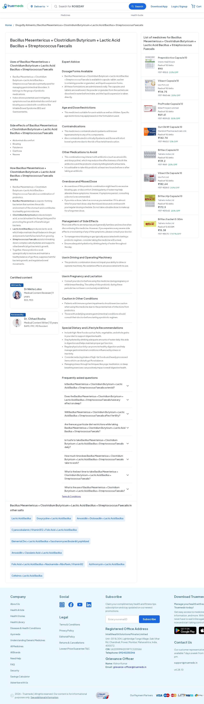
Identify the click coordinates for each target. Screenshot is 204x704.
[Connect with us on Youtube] (79, 604)
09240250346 (127, 652)
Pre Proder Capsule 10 (170, 103)
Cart (198, 6)
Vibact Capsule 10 (168, 80)
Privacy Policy (66, 630)
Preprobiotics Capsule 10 (172, 57)
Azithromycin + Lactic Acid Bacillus (106, 564)
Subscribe (149, 619)
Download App (159, 6)
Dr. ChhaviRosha (35, 318)
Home (8, 25)
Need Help (15, 658)
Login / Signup (179, 6)
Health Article (17, 610)
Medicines (65, 15)
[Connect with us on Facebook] (70, 604)
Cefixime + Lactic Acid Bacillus (27, 575)
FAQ (12, 664)
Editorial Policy (67, 636)
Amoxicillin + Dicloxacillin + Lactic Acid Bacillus (100, 518)
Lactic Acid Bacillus (21, 518)
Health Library (17, 622)
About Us (15, 603)
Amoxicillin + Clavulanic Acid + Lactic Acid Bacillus (37, 552)
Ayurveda (15, 634)
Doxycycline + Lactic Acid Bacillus (54, 518)
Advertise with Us (19, 682)
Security (14, 670)
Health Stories (17, 616)
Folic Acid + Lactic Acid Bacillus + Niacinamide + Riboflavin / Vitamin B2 (47, 564)
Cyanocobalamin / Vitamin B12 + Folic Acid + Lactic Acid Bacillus (44, 529)
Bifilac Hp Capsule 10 (170, 196)
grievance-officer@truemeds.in (129, 666)
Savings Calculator (20, 676)
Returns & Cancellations (71, 642)
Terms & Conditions (71, 496)
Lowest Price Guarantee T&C (74, 648)
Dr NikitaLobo (33, 289)
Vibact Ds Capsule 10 (170, 173)
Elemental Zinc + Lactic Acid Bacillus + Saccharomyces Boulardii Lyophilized (50, 541)
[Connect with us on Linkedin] (88, 604)
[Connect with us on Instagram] (62, 604)
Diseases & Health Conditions (25, 628)
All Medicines (16, 646)
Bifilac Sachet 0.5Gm (170, 219)
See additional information (44, 697)
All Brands (15, 652)
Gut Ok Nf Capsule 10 (170, 126)
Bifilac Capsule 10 (168, 149)
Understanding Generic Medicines (27, 640)
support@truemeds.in (185, 662)
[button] (97, 386)
